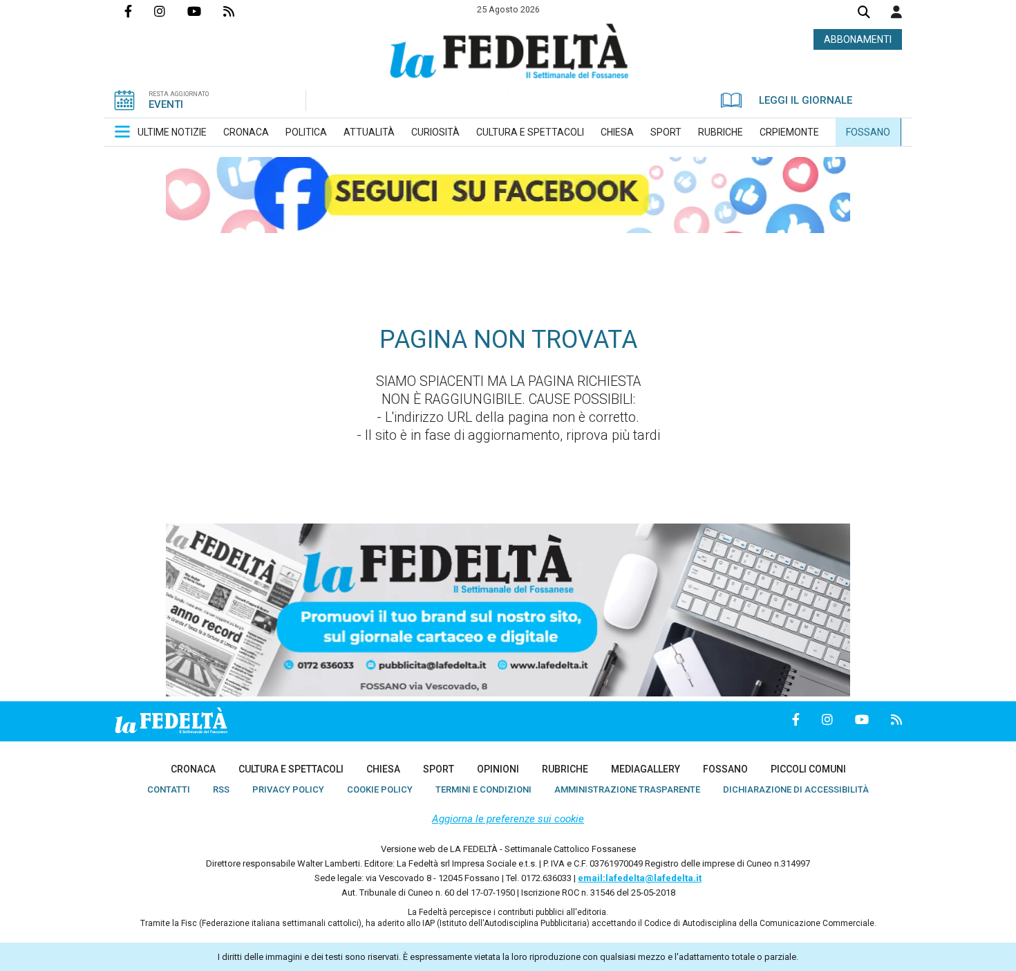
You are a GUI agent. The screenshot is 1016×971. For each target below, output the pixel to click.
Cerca (864, 13)
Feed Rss (239, 11)
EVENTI (166, 104)
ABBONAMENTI (858, 39)
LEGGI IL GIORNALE (805, 100)
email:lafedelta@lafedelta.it (640, 878)
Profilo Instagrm (170, 11)
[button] (896, 11)
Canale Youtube (205, 11)
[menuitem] (172, 132)
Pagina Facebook (139, 11)
